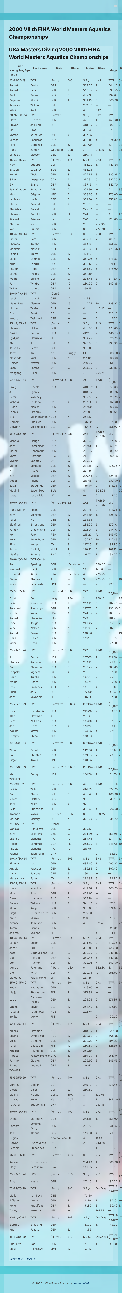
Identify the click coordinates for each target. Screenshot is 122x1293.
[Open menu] (115, 6)
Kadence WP (81, 1283)
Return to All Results (22, 1258)
